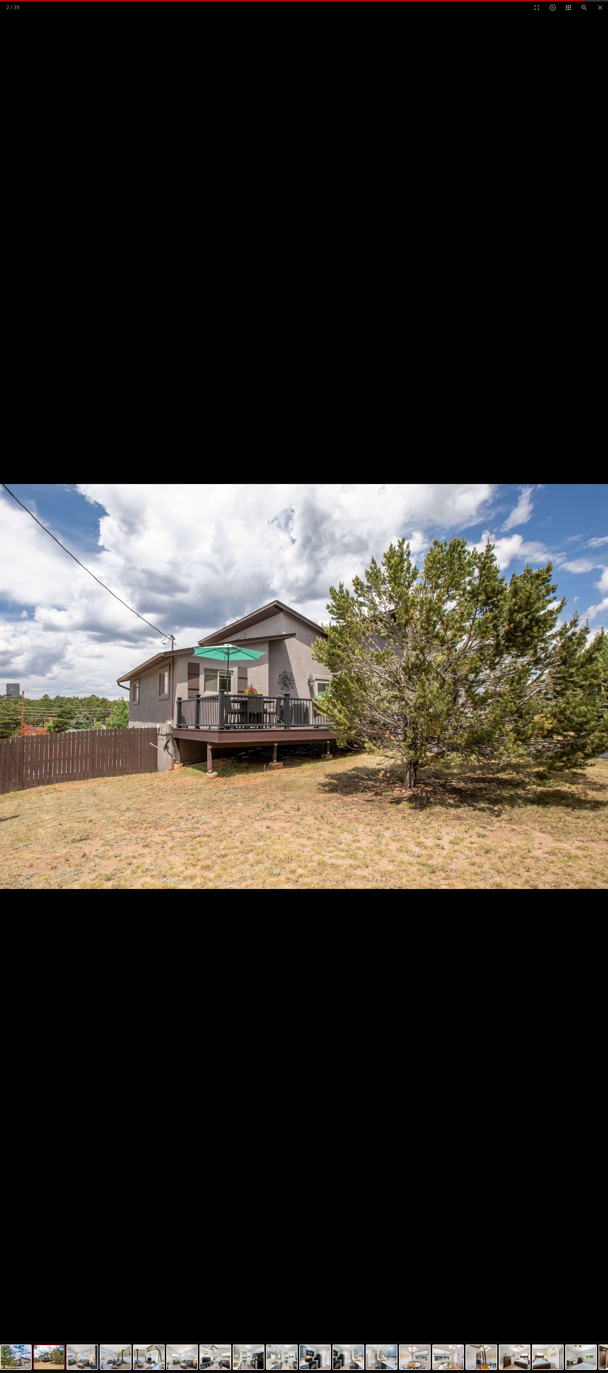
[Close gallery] (600, 7)
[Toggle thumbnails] (568, 7)
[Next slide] (595, 689)
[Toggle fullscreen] (537, 7)
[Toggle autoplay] (552, 7)
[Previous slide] (13, 689)
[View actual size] (584, 7)
